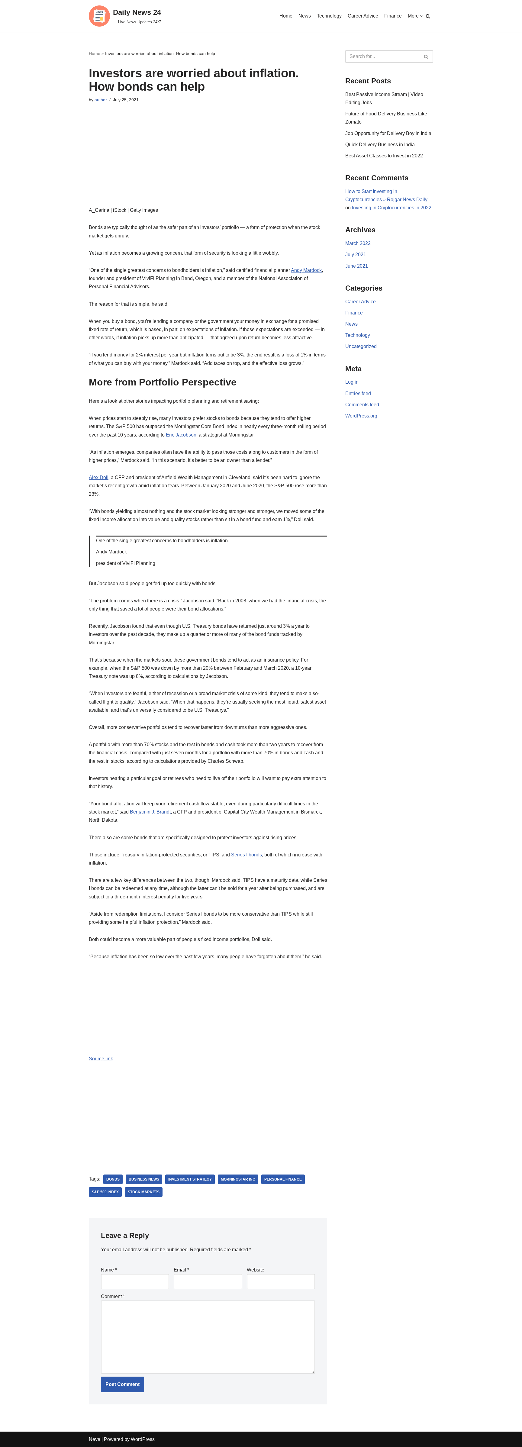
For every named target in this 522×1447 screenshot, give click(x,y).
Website (255, 1269)
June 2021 (356, 266)
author (101, 99)
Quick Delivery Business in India (380, 144)
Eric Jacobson (181, 434)
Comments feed (362, 404)
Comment (113, 1296)
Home (285, 15)
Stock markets (144, 1192)
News (304, 15)
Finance (393, 15)
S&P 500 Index (105, 1192)
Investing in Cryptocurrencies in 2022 (391, 207)
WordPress (143, 1439)
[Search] (428, 16)
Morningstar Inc (238, 1179)
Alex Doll (98, 477)
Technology (329, 15)
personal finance (283, 1179)
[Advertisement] (208, 163)
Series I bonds (246, 854)
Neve (94, 1439)
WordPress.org (361, 415)
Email (181, 1269)
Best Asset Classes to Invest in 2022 (384, 155)
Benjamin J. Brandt (150, 811)
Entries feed (358, 393)
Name (109, 1269)
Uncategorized (361, 346)
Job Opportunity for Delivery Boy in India (388, 133)
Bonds (113, 1179)
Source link (101, 1058)
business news (144, 1179)
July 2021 (355, 254)
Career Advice (363, 15)
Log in (352, 382)
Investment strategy (190, 1179)
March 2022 (358, 243)
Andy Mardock (306, 270)
